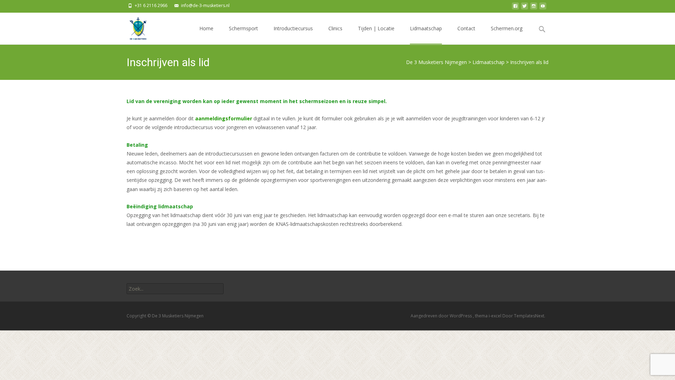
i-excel (495, 316)
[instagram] (533, 8)
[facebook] (515, 8)
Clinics (335, 28)
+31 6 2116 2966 (151, 5)
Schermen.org (506, 28)
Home (206, 28)
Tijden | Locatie (376, 28)
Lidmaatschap (426, 28)
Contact (466, 28)
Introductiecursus (293, 28)
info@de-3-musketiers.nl (205, 5)
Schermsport (243, 28)
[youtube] (542, 8)
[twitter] (524, 8)
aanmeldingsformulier (223, 118)
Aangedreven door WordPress (442, 316)
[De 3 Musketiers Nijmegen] (132, 27)
